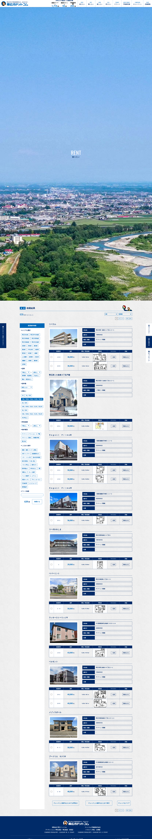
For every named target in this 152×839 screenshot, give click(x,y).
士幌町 (36, 353)
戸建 (39, 434)
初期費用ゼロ (35, 453)
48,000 (70, 792)
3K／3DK (24, 410)
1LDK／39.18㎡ (85, 652)
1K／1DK (28, 395)
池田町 (37, 349)
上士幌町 (24, 357)
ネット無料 (32, 472)
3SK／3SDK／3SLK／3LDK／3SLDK (32, 414)
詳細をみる (126, 357)
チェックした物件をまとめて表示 (99, 803)
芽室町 (30, 345)
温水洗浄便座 (36, 457)
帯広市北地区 (35, 342)
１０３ (58, 357)
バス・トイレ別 (26, 457)
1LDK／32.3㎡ (85, 357)
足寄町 (24, 364)
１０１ (58, 470)
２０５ (58, 703)
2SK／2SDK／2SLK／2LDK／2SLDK (32, 406)
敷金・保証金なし (27, 379)
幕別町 (36, 345)
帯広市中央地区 (34, 334)
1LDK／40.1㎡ (85, 694)
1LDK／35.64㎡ (85, 564)
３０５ (58, 366)
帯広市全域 (25, 334)
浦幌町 (24, 360)
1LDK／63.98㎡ (85, 426)
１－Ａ (58, 608)
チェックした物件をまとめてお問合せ (66, 803)
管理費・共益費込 (27, 375)
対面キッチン (25, 479)
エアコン (34, 476)
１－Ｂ (58, 791)
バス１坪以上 (25, 464)
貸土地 (24, 441)
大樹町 (30, 360)
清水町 (37, 357)
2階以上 (24, 472)
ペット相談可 (25, 476)
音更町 (24, 345)
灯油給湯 (24, 483)
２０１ (58, 426)
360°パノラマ (26, 453)
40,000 (70, 694)
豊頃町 (36, 360)
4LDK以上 (25, 417)
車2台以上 (33, 468)
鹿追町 (24, 349)
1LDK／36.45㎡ (85, 470)
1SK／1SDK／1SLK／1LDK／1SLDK (32, 399)
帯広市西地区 (35, 338)
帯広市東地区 (25, 338)
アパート (24, 434)
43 (127, 318)
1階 (39, 468)
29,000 (70, 564)
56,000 (70, 520)
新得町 (31, 357)
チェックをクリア (124, 803)
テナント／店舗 (26, 437)
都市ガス (34, 464)
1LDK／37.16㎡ (85, 791)
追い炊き (32, 461)
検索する (37, 501)
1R (22, 395)
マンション (32, 434)
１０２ (58, 479)
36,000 (70, 357)
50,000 (70, 426)
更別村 (24, 353)
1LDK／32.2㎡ (85, 366)
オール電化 (33, 450)
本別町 (30, 353)
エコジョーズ (33, 483)
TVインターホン (36, 479)
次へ (131, 318)
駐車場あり (25, 468)
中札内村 (30, 349)
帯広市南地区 (25, 342)
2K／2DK (24, 403)
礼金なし (36, 375)
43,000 (70, 653)
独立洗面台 (25, 461)
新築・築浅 (25, 450)
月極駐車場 (36, 437)
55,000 (70, 470)
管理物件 (24, 487)
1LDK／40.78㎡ (85, 747)
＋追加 (113, 357)
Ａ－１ (58, 747)
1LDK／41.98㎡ (85, 608)
